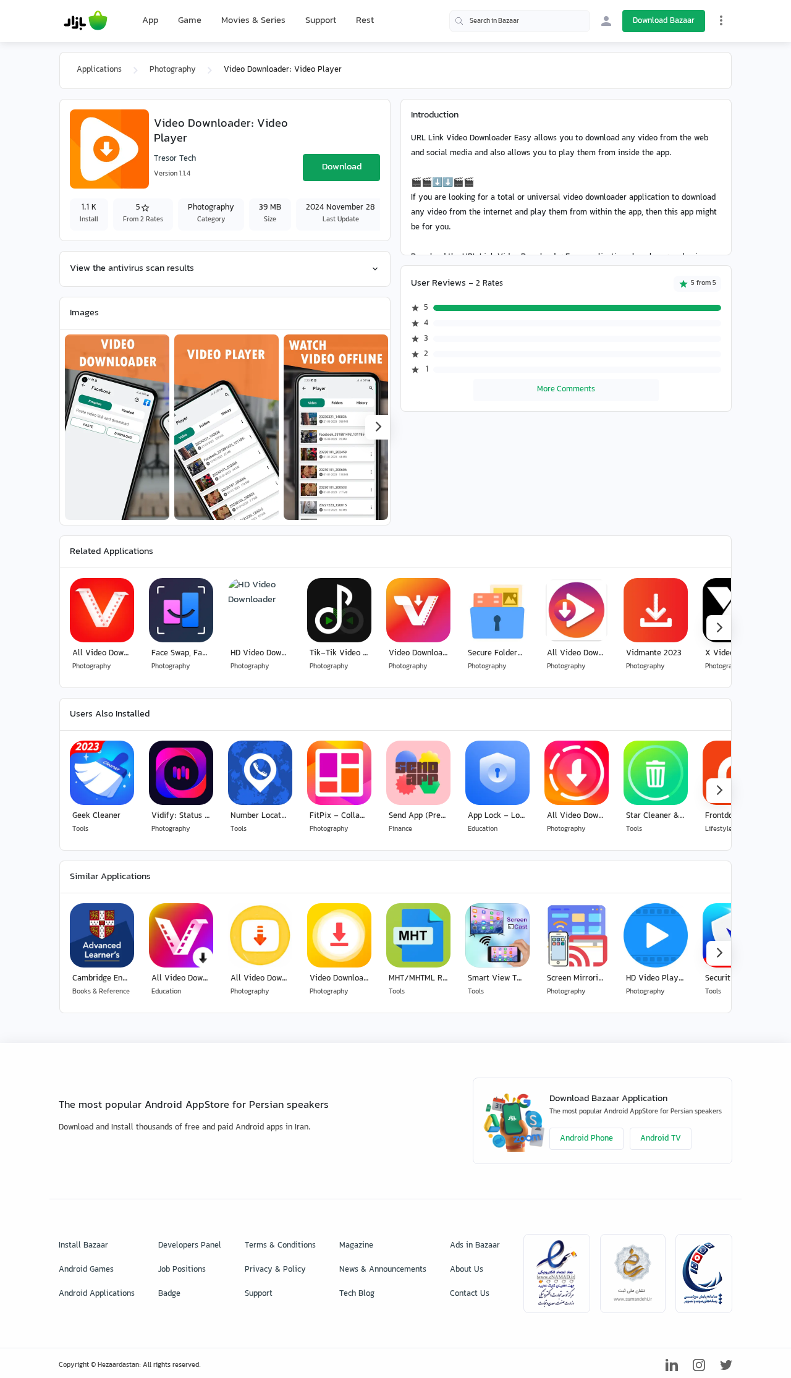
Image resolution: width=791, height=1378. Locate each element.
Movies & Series (253, 20)
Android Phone (586, 1139)
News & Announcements (382, 1270)
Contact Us (469, 1294)
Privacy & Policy (275, 1270)
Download (342, 167)
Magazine (356, 1246)
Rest (365, 21)
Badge (169, 1294)
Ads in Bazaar (475, 1246)
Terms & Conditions (280, 1246)
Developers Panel (189, 1246)
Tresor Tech (175, 159)
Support (320, 20)
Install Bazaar (83, 1246)
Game (189, 21)
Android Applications (97, 1294)
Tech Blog (356, 1294)
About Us (466, 1270)
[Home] (85, 21)
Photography (173, 70)
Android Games (86, 1270)
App (150, 21)
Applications (99, 70)
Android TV (660, 1139)
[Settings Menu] (721, 20)
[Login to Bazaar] (606, 21)
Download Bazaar (664, 21)
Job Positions (182, 1270)
